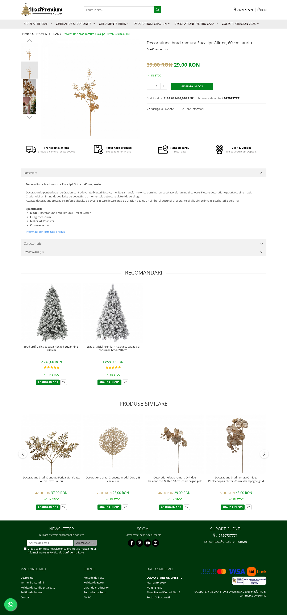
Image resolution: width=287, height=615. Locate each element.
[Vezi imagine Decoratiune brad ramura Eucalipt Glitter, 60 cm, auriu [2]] (29, 88)
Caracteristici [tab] (33, 243)
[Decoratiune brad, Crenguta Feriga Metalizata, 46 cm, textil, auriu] (51, 444)
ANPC (87, 597)
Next (29, 117)
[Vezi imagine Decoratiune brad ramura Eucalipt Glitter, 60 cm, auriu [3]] (29, 105)
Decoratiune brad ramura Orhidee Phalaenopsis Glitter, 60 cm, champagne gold (174, 479)
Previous (29, 41)
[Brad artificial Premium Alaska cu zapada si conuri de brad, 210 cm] (113, 313)
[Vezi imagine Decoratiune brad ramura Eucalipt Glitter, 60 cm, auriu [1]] (29, 70)
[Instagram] (155, 543)
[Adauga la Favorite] (64, 382)
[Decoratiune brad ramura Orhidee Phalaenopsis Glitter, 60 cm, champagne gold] (174, 444)
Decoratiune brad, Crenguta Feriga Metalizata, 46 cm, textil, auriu (51, 479)
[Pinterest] (139, 543)
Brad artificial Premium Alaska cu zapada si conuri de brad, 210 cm (113, 348)
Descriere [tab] (30, 173)
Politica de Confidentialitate (66, 552)
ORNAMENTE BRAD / (47, 34)
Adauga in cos (192, 86)
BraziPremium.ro (157, 49)
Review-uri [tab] (33, 252)
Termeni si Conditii (32, 582)
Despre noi (27, 578)
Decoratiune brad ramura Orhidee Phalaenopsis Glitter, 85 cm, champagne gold (236, 479)
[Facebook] (131, 543)
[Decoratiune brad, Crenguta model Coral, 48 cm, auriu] (113, 444)
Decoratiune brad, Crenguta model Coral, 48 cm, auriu (113, 479)
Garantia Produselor (96, 587)
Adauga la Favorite (162, 109)
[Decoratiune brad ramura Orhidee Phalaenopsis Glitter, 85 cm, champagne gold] (236, 444)
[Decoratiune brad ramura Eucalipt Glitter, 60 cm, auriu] (90, 89)
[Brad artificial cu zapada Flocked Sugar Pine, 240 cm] (51, 313)
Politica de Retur (94, 582)
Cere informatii (194, 109)
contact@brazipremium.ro (227, 541)
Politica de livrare (31, 592)
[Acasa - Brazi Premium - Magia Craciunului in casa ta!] (42, 9)
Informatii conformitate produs (45, 232)
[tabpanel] (90, 89)
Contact (25, 597)
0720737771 (228, 535)
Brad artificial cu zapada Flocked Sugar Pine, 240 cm (51, 348)
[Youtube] (147, 543)
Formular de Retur (95, 592)
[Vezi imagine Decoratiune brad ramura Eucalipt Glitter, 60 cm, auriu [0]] (29, 52)
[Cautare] (157, 9)
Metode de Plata (94, 578)
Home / (26, 34)
